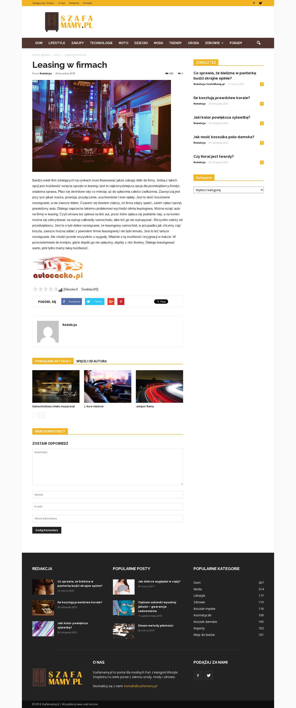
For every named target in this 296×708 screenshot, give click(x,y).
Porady (236, 43)
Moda (158, 43)
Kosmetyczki (202, 615)
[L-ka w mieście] (107, 386)
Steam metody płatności (155, 625)
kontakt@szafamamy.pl (140, 686)
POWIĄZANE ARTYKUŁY (53, 361)
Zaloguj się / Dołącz (43, 3)
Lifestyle (57, 43)
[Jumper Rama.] (159, 386)
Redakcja (46, 73)
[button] (258, 43)
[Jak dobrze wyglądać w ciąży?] (124, 587)
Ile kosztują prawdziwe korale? (222, 98)
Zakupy (77, 43)
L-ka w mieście (94, 406)
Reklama (74, 3)
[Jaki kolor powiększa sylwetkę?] (43, 628)
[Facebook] (254, 3)
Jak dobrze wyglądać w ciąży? (159, 581)
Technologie (101, 43)
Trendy (175, 43)
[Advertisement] (185, 22)
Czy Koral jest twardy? (214, 156)
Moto (123, 43)
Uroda (193, 43)
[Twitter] (260, 3)
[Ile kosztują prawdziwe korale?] (43, 607)
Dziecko (141, 43)
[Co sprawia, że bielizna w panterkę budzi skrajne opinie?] (43, 587)
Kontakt (87, 3)
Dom (38, 43)
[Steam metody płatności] (124, 631)
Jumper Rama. (145, 406)
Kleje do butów (204, 635)
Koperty (199, 628)
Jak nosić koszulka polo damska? (224, 137)
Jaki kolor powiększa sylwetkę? (222, 117)
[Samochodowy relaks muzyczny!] (56, 386)
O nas (62, 3)
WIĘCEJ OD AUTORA (91, 361)
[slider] (45, 289)
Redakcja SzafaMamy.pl (209, 84)
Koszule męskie (204, 609)
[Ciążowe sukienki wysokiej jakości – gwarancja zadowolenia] (124, 607)
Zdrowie (212, 43)
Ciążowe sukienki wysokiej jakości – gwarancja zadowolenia (157, 607)
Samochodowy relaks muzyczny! (53, 406)
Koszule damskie (205, 622)
